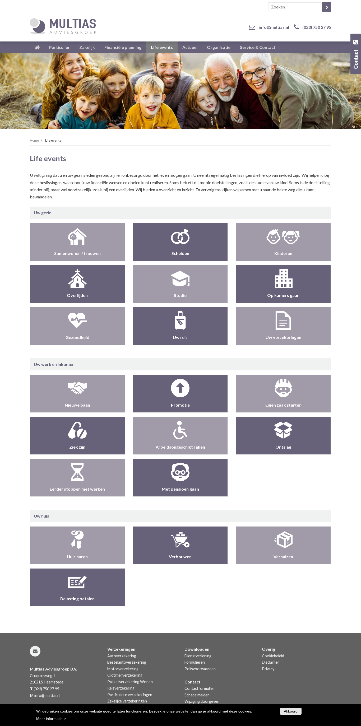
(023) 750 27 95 (316, 27)
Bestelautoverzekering (126, 662)
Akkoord (291, 711)
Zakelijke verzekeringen (127, 701)
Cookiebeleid (273, 656)
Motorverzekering (122, 669)
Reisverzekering (121, 688)
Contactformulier (199, 688)
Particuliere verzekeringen (129, 694)
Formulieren (194, 662)
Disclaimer (270, 662)
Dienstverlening (197, 656)
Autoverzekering (121, 656)
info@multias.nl (274, 27)
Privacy (268, 669)
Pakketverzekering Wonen (130, 682)
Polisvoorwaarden (200, 669)
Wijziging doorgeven (201, 701)
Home (34, 140)
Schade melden (197, 695)
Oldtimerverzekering (124, 675)
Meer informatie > (51, 718)
